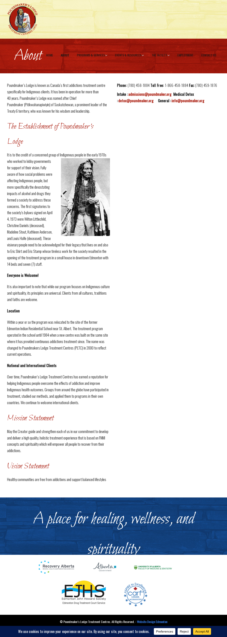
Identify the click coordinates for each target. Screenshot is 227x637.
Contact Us (208, 55)
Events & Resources (128, 55)
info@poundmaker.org (188, 100)
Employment (185, 55)
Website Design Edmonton (152, 621)
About (65, 55)
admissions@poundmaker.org (149, 94)
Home (49, 55)
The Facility (159, 55)
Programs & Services (91, 55)
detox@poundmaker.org (135, 100)
